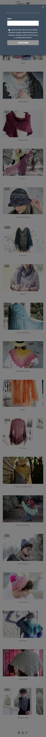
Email (9, 19)
